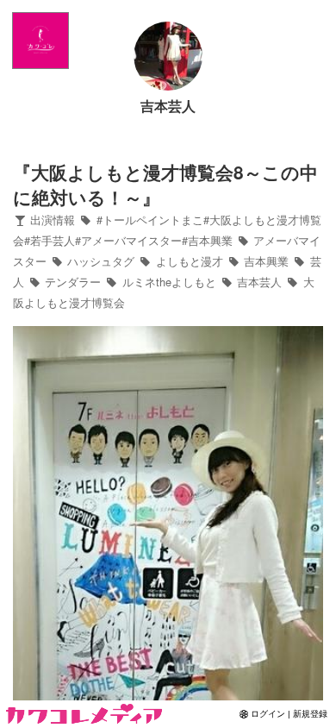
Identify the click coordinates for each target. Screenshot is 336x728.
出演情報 (51, 219)
